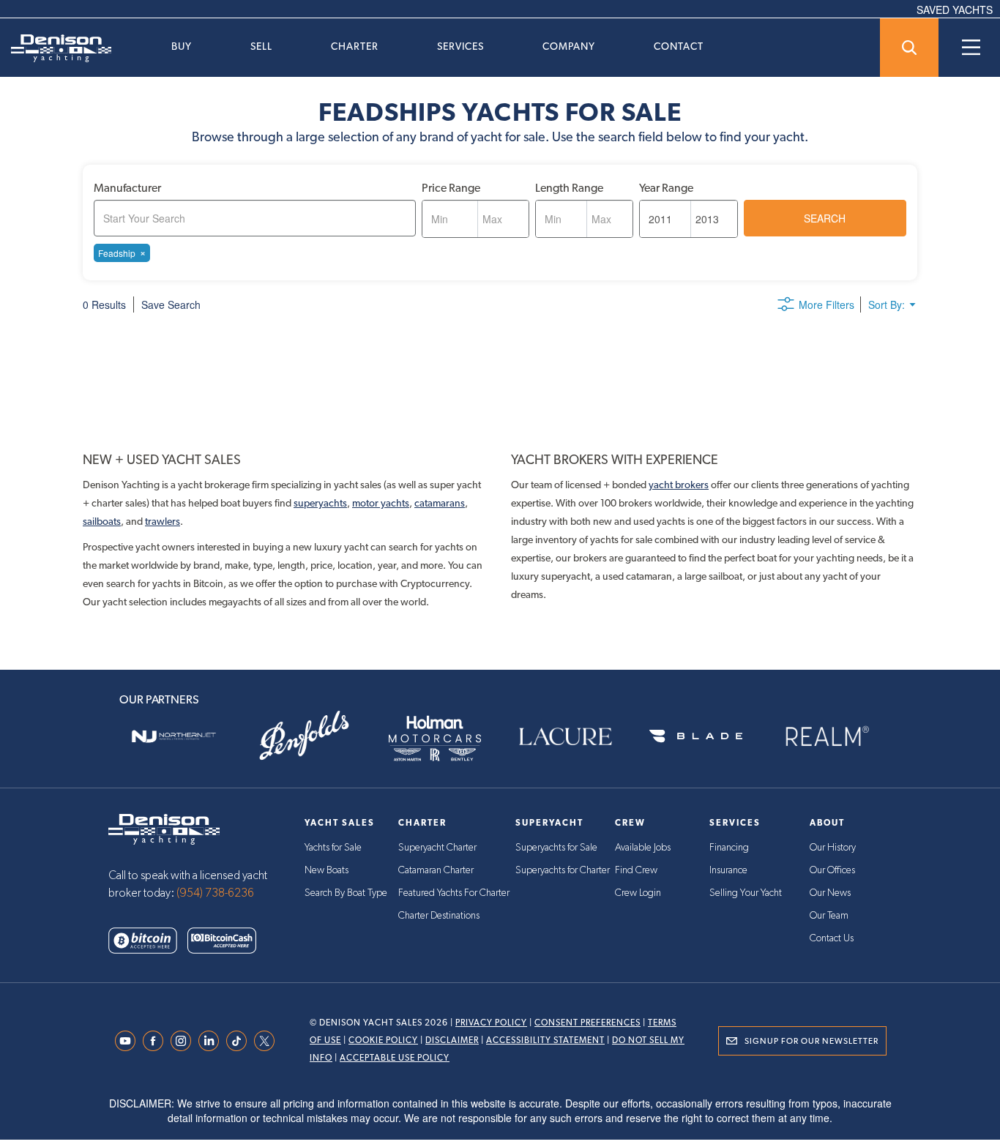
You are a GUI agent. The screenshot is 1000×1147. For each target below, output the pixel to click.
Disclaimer (452, 1040)
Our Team (829, 916)
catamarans (439, 503)
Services (460, 46)
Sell (261, 46)
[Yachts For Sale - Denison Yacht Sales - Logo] (55, 48)
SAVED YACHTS (955, 9)
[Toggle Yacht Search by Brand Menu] (909, 47)
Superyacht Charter (437, 847)
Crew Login (638, 893)
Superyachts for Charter (562, 870)
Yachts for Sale (333, 847)
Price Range (451, 188)
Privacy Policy (491, 1022)
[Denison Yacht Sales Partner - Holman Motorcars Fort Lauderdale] (435, 736)
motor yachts (380, 503)
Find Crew (636, 870)
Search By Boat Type (346, 893)
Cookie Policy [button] (210, 1099)
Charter (354, 46)
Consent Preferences (587, 1022)
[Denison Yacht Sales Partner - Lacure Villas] (565, 736)
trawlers (162, 521)
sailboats (102, 521)
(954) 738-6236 (215, 893)
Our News (830, 893)
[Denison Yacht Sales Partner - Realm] (826, 736)
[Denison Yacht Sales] (164, 828)
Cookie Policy (383, 1040)
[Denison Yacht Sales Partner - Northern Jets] (173, 736)
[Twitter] (268, 1041)
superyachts (320, 503)
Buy (181, 46)
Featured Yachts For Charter (454, 893)
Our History (833, 847)
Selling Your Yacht (745, 893)
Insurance (728, 870)
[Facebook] (157, 1041)
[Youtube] (129, 1041)
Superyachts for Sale (556, 847)
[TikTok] (240, 1041)
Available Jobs (643, 847)
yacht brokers (679, 484)
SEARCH (825, 218)
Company (568, 46)
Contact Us (832, 938)
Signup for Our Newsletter (811, 1041)
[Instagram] (184, 1041)
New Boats (326, 870)
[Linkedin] (212, 1041)
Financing (729, 847)
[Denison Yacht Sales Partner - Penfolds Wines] (304, 736)
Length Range (569, 188)
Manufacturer (127, 188)
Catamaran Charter (436, 870)
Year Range (666, 188)
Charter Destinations (439, 916)
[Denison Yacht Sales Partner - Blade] (695, 736)
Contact (679, 46)
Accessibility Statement (545, 1040)
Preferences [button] (505, 1099)
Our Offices (832, 870)
